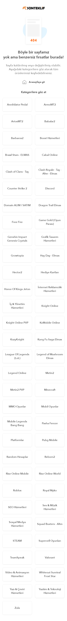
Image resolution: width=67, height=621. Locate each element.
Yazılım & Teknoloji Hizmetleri (50, 591)
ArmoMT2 (50, 104)
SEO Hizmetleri (17, 507)
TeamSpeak (17, 557)
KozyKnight (17, 339)
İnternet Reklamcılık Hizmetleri (50, 289)
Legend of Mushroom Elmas (50, 356)
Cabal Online (50, 155)
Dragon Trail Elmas (50, 205)
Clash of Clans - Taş (17, 172)
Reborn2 (50, 457)
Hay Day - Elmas (50, 255)
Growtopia (17, 255)
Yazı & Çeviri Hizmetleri (17, 591)
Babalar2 (49, 121)
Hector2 (17, 272)
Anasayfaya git (37, 82)
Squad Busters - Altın (49, 524)
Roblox (17, 490)
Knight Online (49, 306)
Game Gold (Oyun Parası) (50, 222)
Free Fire (17, 222)
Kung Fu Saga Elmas (50, 339)
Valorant (50, 557)
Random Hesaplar (17, 457)
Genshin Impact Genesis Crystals (17, 238)
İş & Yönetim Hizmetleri (17, 306)
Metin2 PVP (17, 390)
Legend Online (17, 373)
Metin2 (49, 373)
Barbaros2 (17, 138)
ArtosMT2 (17, 121)
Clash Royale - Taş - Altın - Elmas (49, 171)
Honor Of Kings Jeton (17, 289)
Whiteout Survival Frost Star (50, 574)
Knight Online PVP (17, 322)
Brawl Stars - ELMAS (17, 155)
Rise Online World (50, 473)
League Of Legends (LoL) (17, 356)
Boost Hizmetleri (50, 138)
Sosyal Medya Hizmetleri (17, 524)
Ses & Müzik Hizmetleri (50, 507)
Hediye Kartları (50, 272)
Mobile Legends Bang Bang (17, 423)
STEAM (17, 541)
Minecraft (49, 390)
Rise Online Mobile (17, 473)
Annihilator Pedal (17, 104)
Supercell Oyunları (50, 541)
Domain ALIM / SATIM (17, 205)
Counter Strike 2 (17, 188)
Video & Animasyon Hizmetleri (17, 574)
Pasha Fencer (50, 423)
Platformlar (17, 440)
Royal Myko (50, 490)
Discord (50, 188)
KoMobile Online (50, 322)
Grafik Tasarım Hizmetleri (49, 238)
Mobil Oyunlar (49, 406)
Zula (17, 608)
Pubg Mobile (49, 440)
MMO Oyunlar (17, 406)
